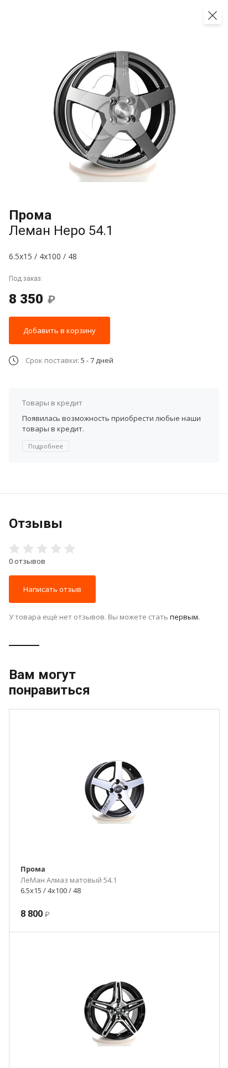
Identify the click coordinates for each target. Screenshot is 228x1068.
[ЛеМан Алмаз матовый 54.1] (114, 789)
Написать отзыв (52, 589)
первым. (185, 617)
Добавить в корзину (59, 330)
